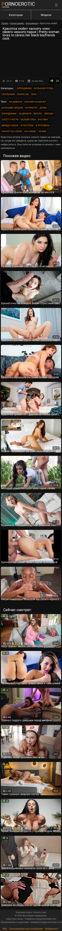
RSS (5, 928)
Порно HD (23, 94)
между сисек (10, 125)
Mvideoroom (51, 928)
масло (38, 113)
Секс (34, 94)
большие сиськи (12, 107)
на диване (15, 101)
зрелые (48, 113)
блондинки (9, 113)
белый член (28, 119)
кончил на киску (35, 101)
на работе (31, 107)
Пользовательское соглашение (26, 928)
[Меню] (56, 5)
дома (43, 107)
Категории (16, 15)
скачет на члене (12, 131)
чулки (42, 131)
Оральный (8, 94)
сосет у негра (10, 119)
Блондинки (24, 88)
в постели (27, 125)
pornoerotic (18, 3)
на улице (30, 131)
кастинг (43, 119)
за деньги (25, 113)
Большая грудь (43, 88)
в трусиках (43, 125)
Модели (46, 15)
